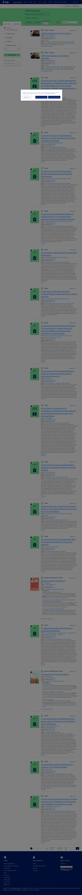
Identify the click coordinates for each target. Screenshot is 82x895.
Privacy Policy (47, 93)
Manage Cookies (27, 97)
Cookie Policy (52, 93)
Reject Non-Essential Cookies (41, 97)
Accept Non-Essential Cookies (54, 97)
